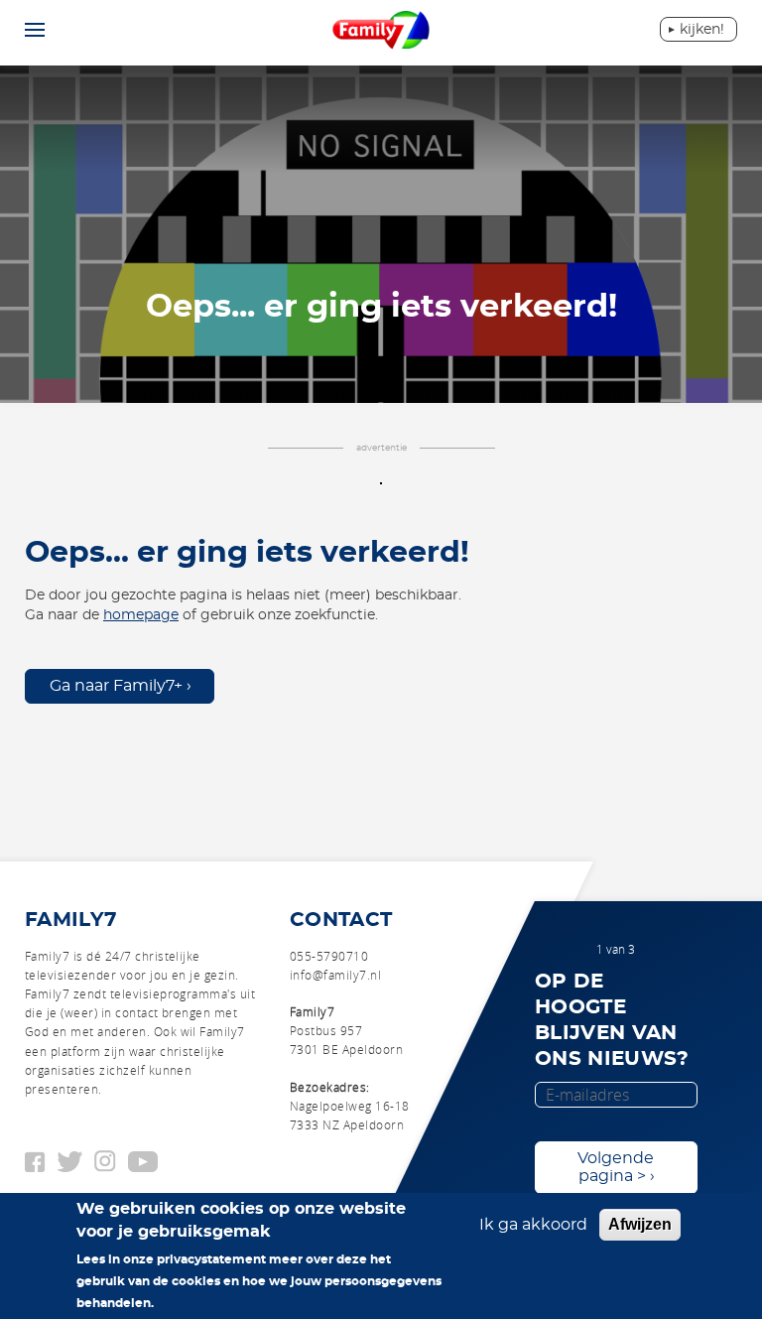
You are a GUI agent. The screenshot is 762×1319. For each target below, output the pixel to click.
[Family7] (381, 32)
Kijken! (702, 30)
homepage (141, 615)
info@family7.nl (335, 975)
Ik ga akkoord (533, 1225)
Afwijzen (640, 1224)
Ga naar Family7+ (116, 686)
